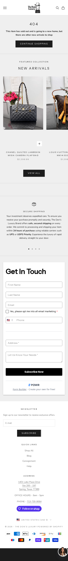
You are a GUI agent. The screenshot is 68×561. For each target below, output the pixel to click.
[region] (34, 222)
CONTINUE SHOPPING (34, 43)
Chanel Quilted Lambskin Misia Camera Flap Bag (23, 153)
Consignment (29, 461)
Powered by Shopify (50, 527)
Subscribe (29, 433)
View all (34, 173)
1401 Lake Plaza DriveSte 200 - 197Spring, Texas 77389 (29, 485)
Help (29, 466)
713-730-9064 (34, 501)
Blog (29, 455)
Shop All (29, 450)
